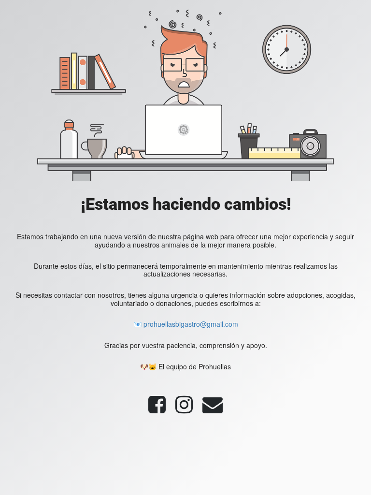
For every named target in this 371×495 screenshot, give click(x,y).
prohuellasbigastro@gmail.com (190, 324)
